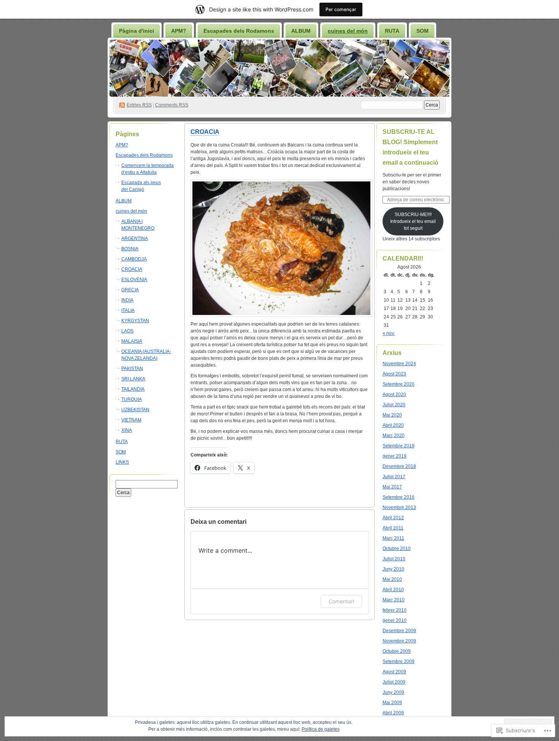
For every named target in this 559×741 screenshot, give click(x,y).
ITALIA (128, 310)
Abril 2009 (393, 713)
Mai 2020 (392, 415)
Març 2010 (394, 600)
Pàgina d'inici (136, 31)
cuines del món (348, 31)
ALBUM (301, 31)
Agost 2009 (394, 671)
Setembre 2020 (398, 384)
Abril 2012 (393, 517)
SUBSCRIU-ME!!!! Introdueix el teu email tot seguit (413, 221)
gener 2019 (395, 456)
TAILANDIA (133, 389)
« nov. (389, 333)
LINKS (122, 462)
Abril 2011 (393, 528)
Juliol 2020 (394, 404)
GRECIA (130, 290)
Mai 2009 (392, 702)
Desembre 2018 (399, 466)
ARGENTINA (134, 238)
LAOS (127, 331)
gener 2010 (395, 620)
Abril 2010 (393, 589)
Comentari (341, 601)
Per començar (341, 9)
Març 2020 (394, 435)
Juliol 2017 (394, 476)
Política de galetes (321, 729)
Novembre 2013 (399, 507)
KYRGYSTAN (135, 320)
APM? (178, 31)
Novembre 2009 (399, 641)
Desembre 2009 (399, 630)
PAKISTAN (132, 368)
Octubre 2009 (397, 651)
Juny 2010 (393, 569)
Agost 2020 (394, 394)
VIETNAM (131, 420)
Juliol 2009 (394, 682)
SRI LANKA (133, 379)
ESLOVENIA (134, 279)
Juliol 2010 (394, 558)
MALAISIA (131, 341)
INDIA (127, 300)
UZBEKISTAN (135, 409)
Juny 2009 (393, 692)
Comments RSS (171, 105)
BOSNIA (129, 248)
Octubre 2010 (397, 548)
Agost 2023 (394, 374)
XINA (126, 430)
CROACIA (131, 269)
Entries (139, 105)
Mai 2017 (392, 487)
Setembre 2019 (398, 445)
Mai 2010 (392, 579)
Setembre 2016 (398, 497)
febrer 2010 (395, 610)
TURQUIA (131, 399)
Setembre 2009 (398, 661)
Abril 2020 (393, 425)
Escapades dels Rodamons (238, 31)
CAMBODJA (134, 259)
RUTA (392, 31)
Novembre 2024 (399, 363)
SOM (422, 31)
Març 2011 (393, 538)
